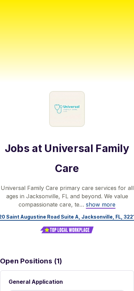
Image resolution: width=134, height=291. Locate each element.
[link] (100, 204)
